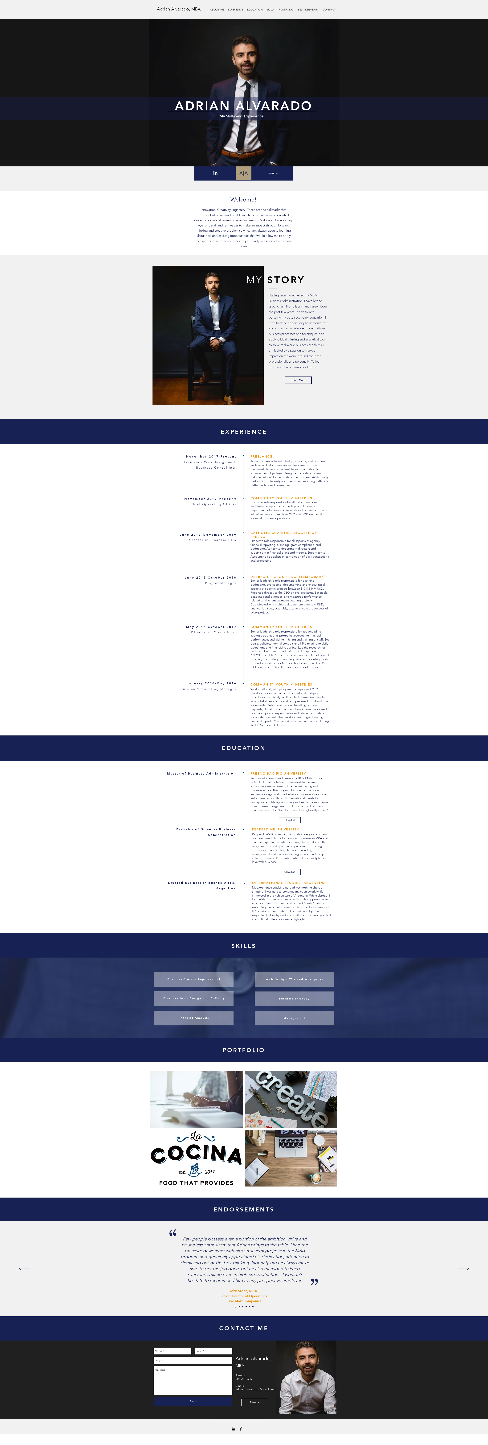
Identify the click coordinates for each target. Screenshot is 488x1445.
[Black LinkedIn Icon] (233, 1429)
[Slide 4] (239, 1306)
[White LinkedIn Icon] (215, 173)
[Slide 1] (253, 1306)
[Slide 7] (246, 1306)
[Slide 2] (235, 1306)
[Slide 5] (242, 1306)
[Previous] (24, 1268)
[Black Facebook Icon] (241, 1429)
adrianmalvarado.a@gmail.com (255, 1389)
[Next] (463, 1268)
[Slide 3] (249, 1306)
